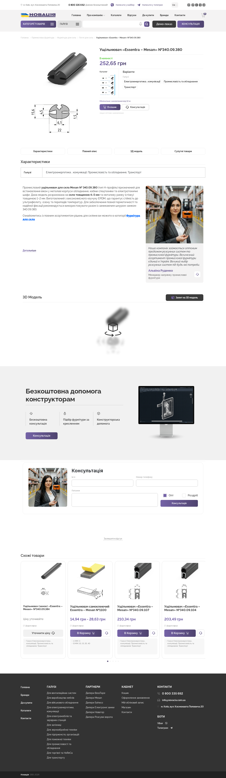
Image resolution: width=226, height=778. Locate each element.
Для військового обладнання (62, 702)
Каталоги (116, 15)
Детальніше (29, 250)
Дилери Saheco (94, 702)
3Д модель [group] (136, 151)
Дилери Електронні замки (100, 707)
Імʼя (73, 477)
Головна (76, 15)
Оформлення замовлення (136, 697)
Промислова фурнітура (43, 38)
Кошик (125, 693)
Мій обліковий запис (133, 702)
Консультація (41, 435)
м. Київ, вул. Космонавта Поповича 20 (41, 5)
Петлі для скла (86, 38)
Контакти (180, 15)
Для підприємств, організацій (63, 734)
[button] (69, 24)
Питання (76, 491)
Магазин (126, 707)
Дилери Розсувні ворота (99, 717)
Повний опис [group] (89, 151)
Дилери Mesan (94, 697)
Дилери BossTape (95, 693)
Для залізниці (54, 725)
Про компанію (95, 15)
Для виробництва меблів (60, 697)
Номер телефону (144, 477)
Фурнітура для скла (66, 38)
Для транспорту (56, 757)
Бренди (164, 15)
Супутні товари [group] (183, 151)
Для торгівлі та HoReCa (60, 753)
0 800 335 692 (76, 5)
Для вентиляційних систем (61, 693)
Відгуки (131, 15)
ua (174, 5)
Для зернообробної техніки (62, 729)
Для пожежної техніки (59, 739)
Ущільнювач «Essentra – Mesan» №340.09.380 (118, 38)
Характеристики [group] (42, 151)
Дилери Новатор (95, 712)
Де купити (148, 15)
